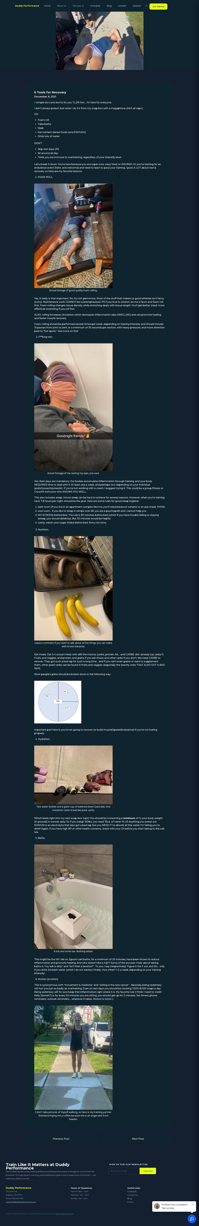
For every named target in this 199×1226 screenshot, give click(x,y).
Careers (137, 6)
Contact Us (132, 1195)
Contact (122, 6)
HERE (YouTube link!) (91, 331)
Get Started (158, 6)
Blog (109, 6)
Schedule (95, 6)
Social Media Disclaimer (64, 1214)
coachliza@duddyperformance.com (21, 1202)
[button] (61, 6)
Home (47, 6)
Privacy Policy (48, 1214)
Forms (130, 1202)
